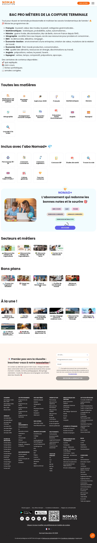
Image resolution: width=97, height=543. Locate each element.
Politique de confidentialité (49, 538)
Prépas (36, 455)
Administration (85, 459)
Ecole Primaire (38, 434)
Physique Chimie (38, 408)
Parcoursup (52, 400)
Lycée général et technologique (38, 441)
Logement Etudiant (54, 440)
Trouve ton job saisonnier (53, 447)
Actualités (21, 456)
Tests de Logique (85, 501)
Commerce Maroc (86, 487)
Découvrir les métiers (53, 410)
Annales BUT (7, 430)
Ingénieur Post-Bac (86, 476)
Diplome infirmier (38, 466)
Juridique (83, 466)
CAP (35, 438)
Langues (65, 420)
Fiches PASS (7, 466)
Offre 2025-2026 (38, 423)
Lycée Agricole (38, 446)
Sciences (66, 409)
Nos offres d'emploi (37, 508)
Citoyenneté (21, 438)
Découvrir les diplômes (53, 403)
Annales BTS (7, 426)
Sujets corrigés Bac (86, 410)
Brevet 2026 (7, 410)
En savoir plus (72, 374)
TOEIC (51, 468)
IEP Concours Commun (84, 490)
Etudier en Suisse (68, 430)
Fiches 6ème (7, 443)
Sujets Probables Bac (87, 406)
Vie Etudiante (53, 434)
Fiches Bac (7, 451)
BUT (35, 453)
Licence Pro (37, 459)
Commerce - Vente (68, 453)
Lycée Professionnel (39, 444)
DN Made (36, 461)
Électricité (66, 457)
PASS (35, 463)
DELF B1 (51, 464)
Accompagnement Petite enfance (69, 464)
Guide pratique (85, 449)
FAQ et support (22, 454)
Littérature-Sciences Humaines (69, 406)
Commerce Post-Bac (87, 481)
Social (65, 416)
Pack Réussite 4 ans (39, 425)
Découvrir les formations (53, 406)
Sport (20, 435)
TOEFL (50, 471)
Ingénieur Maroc (85, 478)
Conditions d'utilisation (52, 508)
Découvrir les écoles (53, 414)
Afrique (20, 440)
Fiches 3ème (7, 449)
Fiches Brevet (7, 453)
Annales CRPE (8, 433)
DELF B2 (51, 466)
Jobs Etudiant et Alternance (54, 443)
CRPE (82, 457)
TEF (50, 462)
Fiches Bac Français (7, 456)
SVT (35, 406)
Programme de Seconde (22, 416)
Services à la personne (69, 462)
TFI (50, 458)
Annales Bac (7, 418)
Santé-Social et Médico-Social (85, 469)
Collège (36, 436)
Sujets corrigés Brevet (87, 408)
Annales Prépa (8, 428)
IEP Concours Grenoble (84, 493)
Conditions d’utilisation (67, 538)
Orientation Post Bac (86, 424)
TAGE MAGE (84, 497)
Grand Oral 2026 (85, 432)
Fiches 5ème (7, 445)
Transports (66, 445)
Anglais (36, 410)
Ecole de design (54, 421)
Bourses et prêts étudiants (53, 437)
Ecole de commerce (52, 418)
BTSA (35, 450)
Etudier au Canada (69, 428)
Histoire (36, 402)
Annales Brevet (8, 420)
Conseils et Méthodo (86, 400)
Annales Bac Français (7, 423)
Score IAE (83, 499)
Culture (83, 464)
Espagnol (36, 413)
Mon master (84, 430)
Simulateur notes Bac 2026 (9, 400)
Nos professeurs (23, 427)
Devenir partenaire (54, 425)
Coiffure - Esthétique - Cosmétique (69, 450)
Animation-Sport (85, 462)
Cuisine (65, 443)
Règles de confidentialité (68, 508)
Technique (84, 474)
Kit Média (21, 462)
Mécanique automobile (70, 459)
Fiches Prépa (7, 462)
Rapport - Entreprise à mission (24, 445)
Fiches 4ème (7, 447)
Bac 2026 (6, 407)
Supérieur (83, 445)
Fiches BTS (7, 459)
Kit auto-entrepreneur (69, 468)
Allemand (36, 415)
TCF (50, 460)
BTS (35, 448)
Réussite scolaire (23, 431)
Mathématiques (38, 400)
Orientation (21, 433)
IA (19, 429)
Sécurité (83, 472)
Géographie (37, 404)
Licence (36, 457)
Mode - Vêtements (68, 447)
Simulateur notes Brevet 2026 (9, 404)
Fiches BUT (7, 464)
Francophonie (22, 442)
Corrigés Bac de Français (85, 413)
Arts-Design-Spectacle (70, 411)
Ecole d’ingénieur (54, 423)
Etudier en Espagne (68, 433)
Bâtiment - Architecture (70, 455)
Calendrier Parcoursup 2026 (85, 417)
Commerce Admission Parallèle (86, 483)
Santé (65, 413)
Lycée (82, 442)
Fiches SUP (7, 468)
